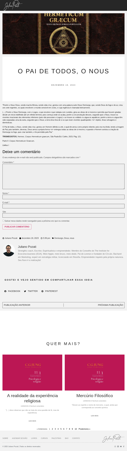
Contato (76, 438)
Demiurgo (58, 238)
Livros (34, 438)
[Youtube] (121, 446)
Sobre (5, 438)
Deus (66, 238)
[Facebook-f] (124, 446)
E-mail (5, 203)
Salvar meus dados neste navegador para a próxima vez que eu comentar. (37, 221)
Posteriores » (84, 429)
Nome (5, 193)
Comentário (8, 162)
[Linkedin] (118, 446)
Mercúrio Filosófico (94, 395)
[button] (12, 291)
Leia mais (32, 421)
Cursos (44, 438)
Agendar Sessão (19, 438)
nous (72, 238)
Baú (66, 438)
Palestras (56, 438)
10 (76, 429)
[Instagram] (115, 446)
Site (4, 212)
